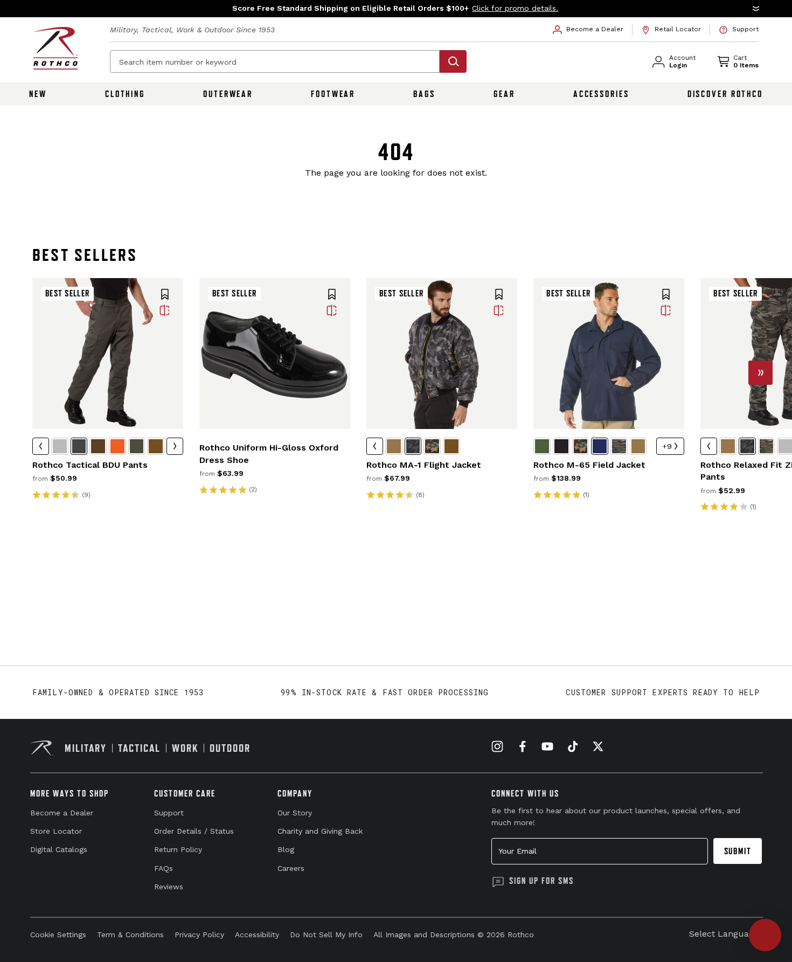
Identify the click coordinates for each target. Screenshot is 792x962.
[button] (396, 8)
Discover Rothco (725, 94)
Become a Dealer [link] (61, 812)
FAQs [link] (163, 868)
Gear (504, 94)
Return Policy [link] (178, 849)
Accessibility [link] (257, 934)
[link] (588, 29)
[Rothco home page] (55, 48)
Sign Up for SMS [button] (541, 880)
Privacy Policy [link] (199, 934)
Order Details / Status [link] (194, 831)
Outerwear (228, 94)
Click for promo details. (515, 8)
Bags (424, 94)
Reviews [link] (168, 886)
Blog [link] (285, 849)
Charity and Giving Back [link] (320, 831)
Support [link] (169, 812)
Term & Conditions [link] (130, 934)
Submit (738, 851)
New (38, 94)
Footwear (333, 94)
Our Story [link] (294, 812)
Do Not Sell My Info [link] (326, 934)
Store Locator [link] (56, 831)
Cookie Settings (58, 934)
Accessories (601, 94)
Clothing (125, 94)
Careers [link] (290, 868)
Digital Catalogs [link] (58, 849)
